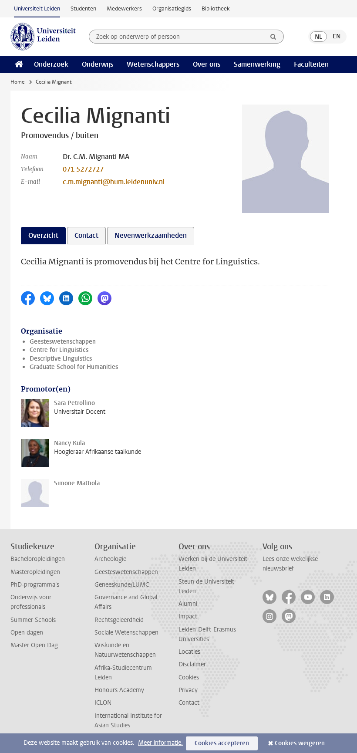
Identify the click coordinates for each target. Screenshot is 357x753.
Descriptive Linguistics (61, 359)
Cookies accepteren (222, 743)
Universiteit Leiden (37, 8)
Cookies (188, 677)
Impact (187, 616)
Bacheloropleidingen (37, 559)
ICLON (102, 703)
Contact (188, 703)
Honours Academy (119, 690)
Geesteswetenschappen (63, 342)
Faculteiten (311, 64)
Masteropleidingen (35, 572)
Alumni (187, 604)
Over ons (206, 64)
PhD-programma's (34, 585)
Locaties (189, 652)
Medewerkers (124, 8)
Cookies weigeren (300, 743)
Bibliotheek (216, 8)
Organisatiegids (171, 8)
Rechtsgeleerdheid (119, 620)
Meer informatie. (160, 743)
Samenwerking (257, 64)
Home (17, 81)
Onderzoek (51, 64)
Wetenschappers (153, 64)
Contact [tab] (86, 235)
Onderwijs (97, 64)
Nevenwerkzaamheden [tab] (151, 235)
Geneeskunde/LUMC (121, 585)
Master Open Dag (34, 645)
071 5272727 (83, 169)
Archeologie (110, 559)
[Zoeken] (273, 37)
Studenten (83, 8)
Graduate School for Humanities (74, 367)
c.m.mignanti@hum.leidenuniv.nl (114, 181)
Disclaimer (192, 664)
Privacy (188, 690)
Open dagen (26, 632)
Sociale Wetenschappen (126, 632)
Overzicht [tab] (43, 235)
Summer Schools (33, 620)
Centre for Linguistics (59, 350)
